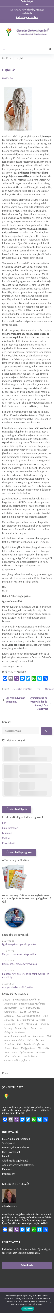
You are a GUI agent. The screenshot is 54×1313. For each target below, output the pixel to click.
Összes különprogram (19, 852)
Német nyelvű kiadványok (15, 1148)
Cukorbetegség (10, 828)
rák (19, 1044)
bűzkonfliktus (33, 1007)
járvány (8, 1028)
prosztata (9, 1044)
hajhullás (49, 689)
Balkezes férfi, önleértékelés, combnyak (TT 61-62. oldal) (26, 976)
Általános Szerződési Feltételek (18, 1165)
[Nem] (50, 1302)
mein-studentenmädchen (17, 1036)
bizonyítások (10, 1007)
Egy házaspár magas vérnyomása (19, 944)
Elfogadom (28, 1309)
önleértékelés (30, 1056)
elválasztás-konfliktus (22, 689)
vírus (7, 1056)
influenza (45, 1024)
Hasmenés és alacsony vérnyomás (19, 964)
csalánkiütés (10, 1011)
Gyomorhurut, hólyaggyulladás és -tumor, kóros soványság (39, 703)
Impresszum (8, 1174)
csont (23, 1011)
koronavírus (37, 1028)
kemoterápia (21, 1028)
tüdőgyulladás (28, 1048)
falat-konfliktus (25, 1019)
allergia (6, 999)
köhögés (8, 1032)
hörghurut (31, 1024)
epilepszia (9, 1019)
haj (38, 689)
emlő (45, 1015)
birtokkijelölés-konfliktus (32, 1003)
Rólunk (6, 1156)
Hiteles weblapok (11, 1152)
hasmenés (9, 1024)
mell (49, 1036)
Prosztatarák (9, 843)
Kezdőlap (6, 58)
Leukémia (7, 833)
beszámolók (10, 1003)
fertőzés (40, 1019)
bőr (21, 1007)
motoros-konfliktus (14, 1040)
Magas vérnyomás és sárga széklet (19, 954)
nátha (30, 1040)
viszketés (40, 1052)
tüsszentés (43, 1048)
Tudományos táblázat (27, 17)
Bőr (4, 823)
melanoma (38, 1036)
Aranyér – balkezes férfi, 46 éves (18, 987)
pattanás (40, 1040)
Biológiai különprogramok (16, 1139)
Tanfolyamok (9, 1143)
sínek (15, 1048)
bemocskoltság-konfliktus (26, 999)
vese (6, 1052)
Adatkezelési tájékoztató (15, 1160)
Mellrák (6, 838)
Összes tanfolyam (16, 809)
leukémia (20, 1032)
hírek (20, 1024)
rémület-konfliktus (34, 1044)
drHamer (9, 1015)
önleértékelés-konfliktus (17, 1060)
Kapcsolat (7, 1169)
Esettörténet (8, 78)
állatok (16, 1056)
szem (7, 1048)
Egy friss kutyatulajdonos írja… (16, 700)
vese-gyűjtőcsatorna (22, 1052)
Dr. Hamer (33, 1011)
